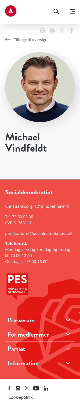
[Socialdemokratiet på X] (27, 388)
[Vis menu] (72, 12)
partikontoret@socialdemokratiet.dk (38, 233)
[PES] (40, 288)
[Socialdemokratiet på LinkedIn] (46, 388)
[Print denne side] (42, 31)
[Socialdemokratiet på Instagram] (18, 388)
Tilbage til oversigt (30, 39)
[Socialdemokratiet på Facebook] (9, 388)
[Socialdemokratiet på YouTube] (36, 388)
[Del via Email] (52, 31)
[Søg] (56, 11)
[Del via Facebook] (71, 31)
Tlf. (19, 216)
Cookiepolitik (20, 397)
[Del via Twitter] (62, 31)
